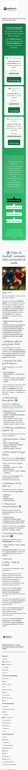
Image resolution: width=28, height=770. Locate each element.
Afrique (6, 546)
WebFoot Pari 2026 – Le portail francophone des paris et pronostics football (12, 646)
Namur (23, 377)
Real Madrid (6, 467)
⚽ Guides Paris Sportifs (13, 214)
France (17, 471)
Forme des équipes (8, 500)
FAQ (4, 338)
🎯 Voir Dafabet (14, 111)
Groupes (20, 444)
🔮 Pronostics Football (13, 200)
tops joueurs (16, 476)
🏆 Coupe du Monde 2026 (13, 207)
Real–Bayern (20, 600)
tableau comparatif (12, 353)
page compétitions (11, 551)
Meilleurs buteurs (8, 498)
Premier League (20, 521)
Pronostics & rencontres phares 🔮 (13, 334)
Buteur (18, 530)
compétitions (17, 306)
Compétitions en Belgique (17, 414)
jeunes (9, 478)
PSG (4, 463)
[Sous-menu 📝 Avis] (6, 731)
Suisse (17, 544)
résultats (12, 590)
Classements (7, 494)
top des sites (6, 620)
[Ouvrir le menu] (3, 244)
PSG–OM (13, 600)
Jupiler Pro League (8, 416)
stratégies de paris (10, 355)
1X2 (7, 530)
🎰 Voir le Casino (14, 143)
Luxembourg (14, 379)
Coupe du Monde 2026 (10, 444)
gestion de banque (9, 528)
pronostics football (7, 512)
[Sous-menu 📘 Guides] (7, 692)
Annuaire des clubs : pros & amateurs (14, 325)
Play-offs (18, 448)
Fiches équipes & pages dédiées (12, 330)
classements (5, 590)
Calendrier (6, 446)
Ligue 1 (5, 442)
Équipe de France (8, 411)
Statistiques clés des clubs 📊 (12, 332)
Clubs (13, 573)
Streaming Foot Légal (17, 607)
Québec (22, 544)
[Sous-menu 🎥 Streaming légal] (11, 664)
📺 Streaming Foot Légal (13, 221)
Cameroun (7, 472)
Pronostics (16, 599)
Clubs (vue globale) (9, 372)
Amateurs (6, 376)
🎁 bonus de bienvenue (16, 349)
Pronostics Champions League (12, 519)
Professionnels (19, 374)
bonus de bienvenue (16, 618)
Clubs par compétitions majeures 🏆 (13, 328)
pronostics (8, 306)
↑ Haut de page (7, 558)
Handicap (12, 530)
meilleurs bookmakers (11, 310)
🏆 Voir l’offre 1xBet (14, 80)
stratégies (22, 526)
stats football (19, 491)
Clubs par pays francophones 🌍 (12, 326)
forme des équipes (14, 592)
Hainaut (6, 379)
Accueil (4, 292)
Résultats (13, 446)
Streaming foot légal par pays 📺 (12, 336)
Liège (18, 377)
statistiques (5, 308)
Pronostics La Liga (8, 521)
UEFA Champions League (10, 439)
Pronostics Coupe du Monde (11, 522)
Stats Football (17, 588)
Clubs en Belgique (8, 374)
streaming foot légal (17, 308)
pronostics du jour (7, 553)
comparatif (18, 620)
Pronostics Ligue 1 (20, 411)
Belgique (5, 414)
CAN (22, 522)
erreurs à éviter (8, 624)
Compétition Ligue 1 (10, 413)
